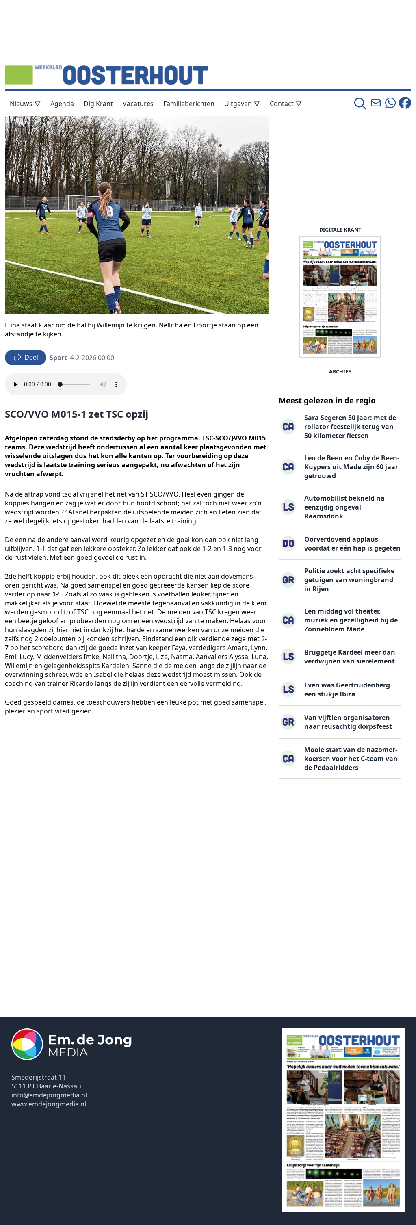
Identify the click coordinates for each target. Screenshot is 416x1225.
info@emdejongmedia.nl (49, 1095)
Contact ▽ (286, 103)
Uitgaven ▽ (242, 103)
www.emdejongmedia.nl (48, 1103)
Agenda (62, 103)
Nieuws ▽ (25, 103)
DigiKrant (98, 103)
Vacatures (138, 103)
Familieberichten (188, 103)
